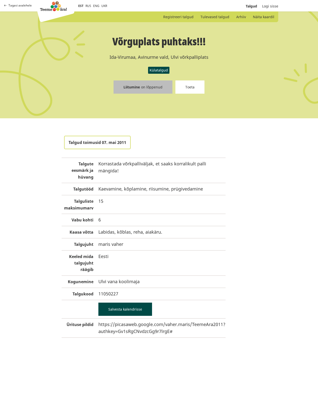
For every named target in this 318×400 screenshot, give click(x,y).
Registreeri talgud (178, 16)
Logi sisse (270, 6)
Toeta (190, 87)
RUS (88, 6)
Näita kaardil (263, 16)
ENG (96, 6)
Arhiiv (241, 16)
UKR (104, 6)
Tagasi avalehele (20, 5)
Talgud (251, 6)
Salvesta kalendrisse (125, 309)
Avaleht (53, 6)
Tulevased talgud (214, 16)
